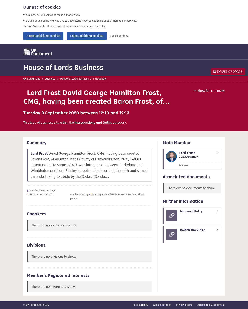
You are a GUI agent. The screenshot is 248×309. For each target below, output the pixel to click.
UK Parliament (31, 78)
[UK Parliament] (38, 52)
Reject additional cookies (86, 36)
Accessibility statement (211, 304)
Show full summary (211, 91)
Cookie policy (140, 304)
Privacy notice (184, 304)
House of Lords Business (63, 67)
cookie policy (97, 26)
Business (50, 78)
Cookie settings (119, 35)
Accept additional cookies (43, 36)
